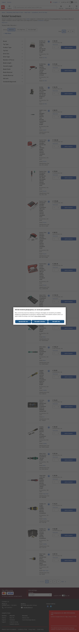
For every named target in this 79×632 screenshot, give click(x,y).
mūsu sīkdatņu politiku (40, 316)
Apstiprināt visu (23, 321)
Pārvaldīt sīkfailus (39, 321)
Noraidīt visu (56, 321)
